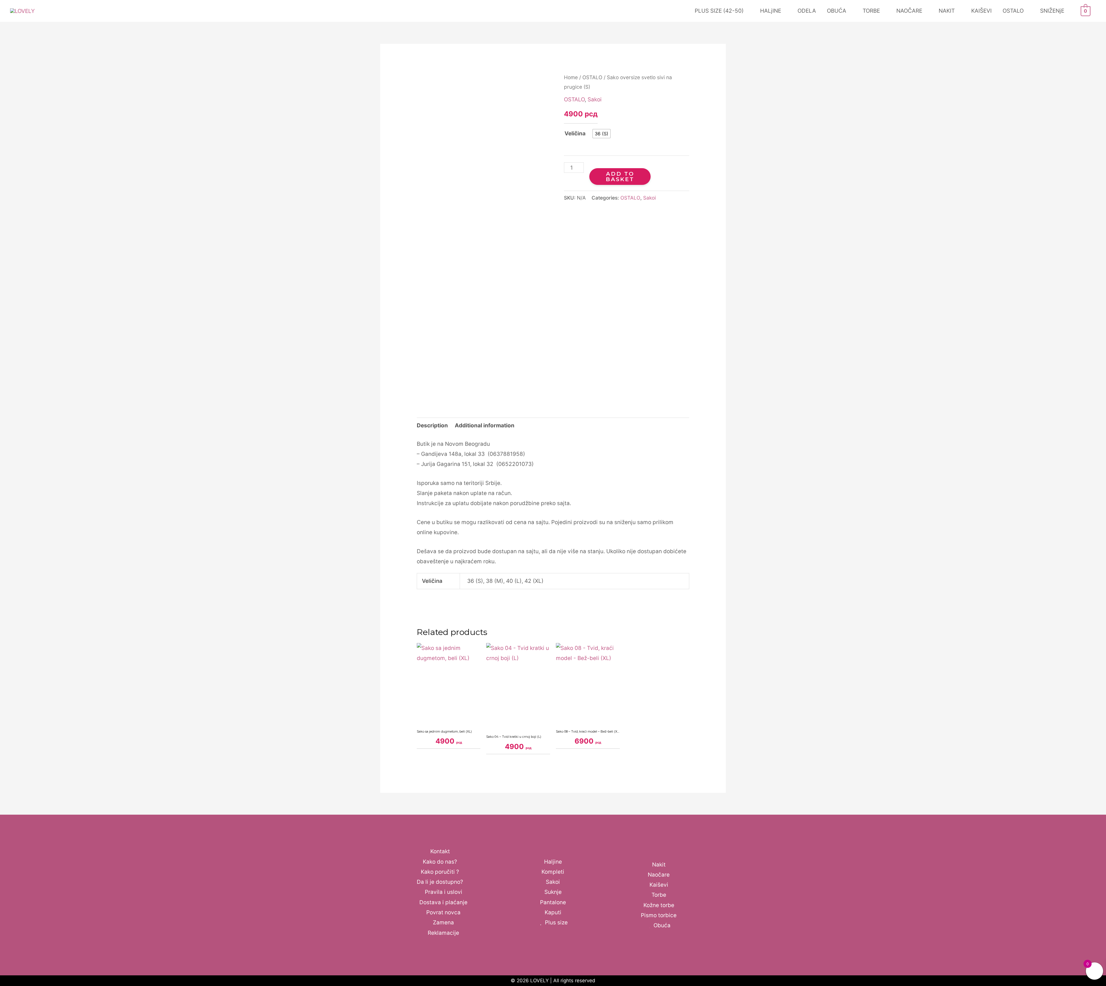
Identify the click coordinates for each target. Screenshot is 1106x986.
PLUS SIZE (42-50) (719, 10)
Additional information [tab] (484, 425)
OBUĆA (836, 10)
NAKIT (947, 10)
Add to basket (620, 176)
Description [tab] (432, 425)
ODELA (807, 10)
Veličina (575, 133)
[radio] (601, 133)
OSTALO (1013, 10)
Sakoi (595, 99)
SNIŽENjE (1052, 10)
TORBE (871, 10)
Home (571, 77)
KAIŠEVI (981, 10)
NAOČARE (909, 10)
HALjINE (770, 10)
